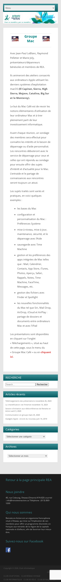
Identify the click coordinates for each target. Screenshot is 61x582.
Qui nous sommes (19, 512)
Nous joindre (15, 492)
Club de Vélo (30, 579)
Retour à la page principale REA (29, 480)
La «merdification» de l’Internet (18, 404)
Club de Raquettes (46, 579)
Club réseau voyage (30, 576)
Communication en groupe (16, 415)
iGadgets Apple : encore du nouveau (20, 419)
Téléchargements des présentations (20, 401)
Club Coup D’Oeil (12, 576)
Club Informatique (13, 579)
